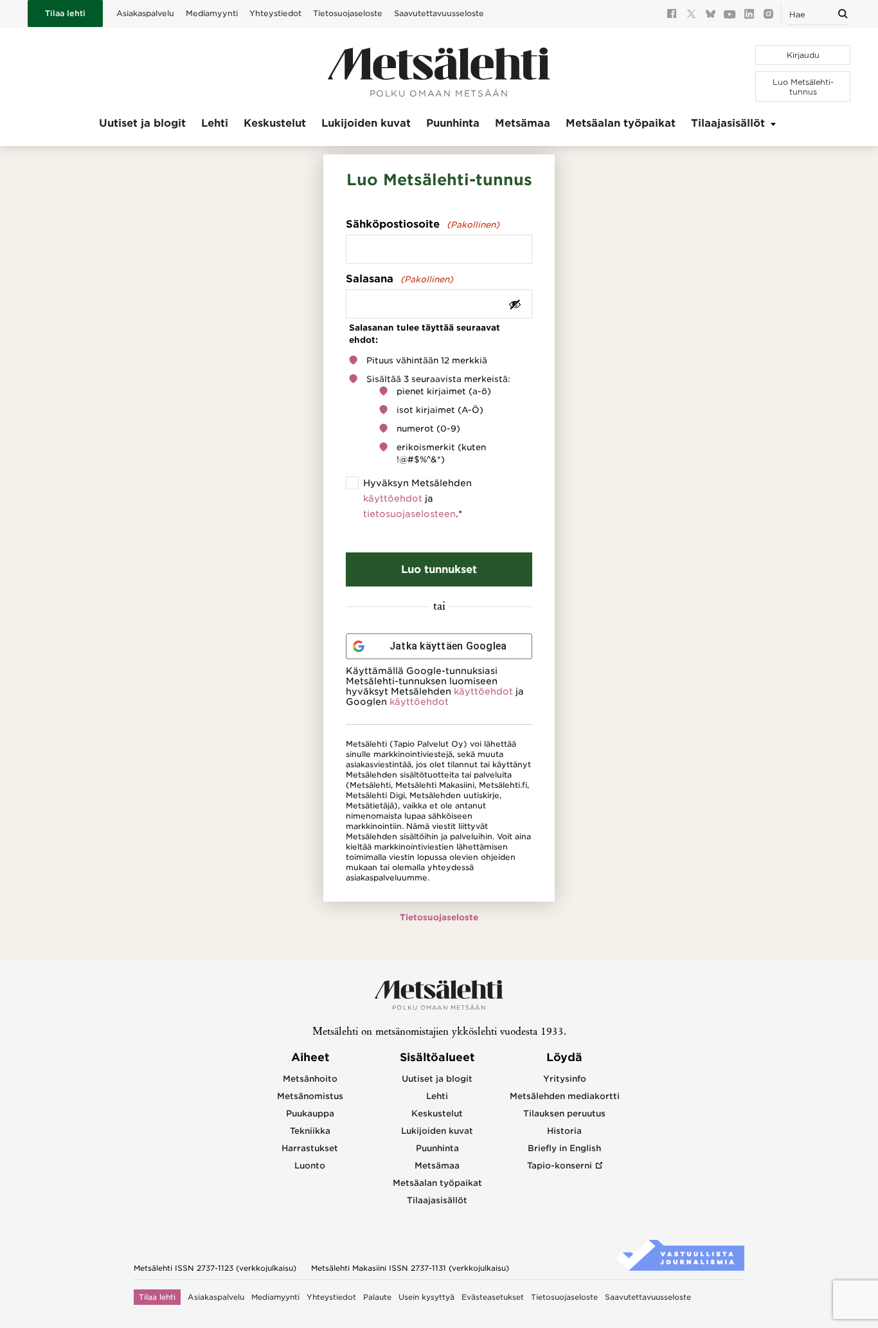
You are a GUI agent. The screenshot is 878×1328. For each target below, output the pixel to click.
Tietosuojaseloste (347, 13)
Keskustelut (275, 123)
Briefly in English (564, 1148)
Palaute (377, 1297)
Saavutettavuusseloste (439, 13)
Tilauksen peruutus (564, 1113)
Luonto (309, 1165)
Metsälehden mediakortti (565, 1096)
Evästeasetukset (492, 1297)
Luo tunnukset (439, 569)
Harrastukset (310, 1148)
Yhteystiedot (275, 13)
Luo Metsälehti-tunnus (803, 86)
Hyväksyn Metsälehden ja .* (417, 498)
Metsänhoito (310, 1079)
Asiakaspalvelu (145, 13)
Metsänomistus (310, 1096)
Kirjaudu (803, 55)
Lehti (214, 123)
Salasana (399, 279)
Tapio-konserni (559, 1165)
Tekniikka (310, 1131)
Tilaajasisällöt (728, 123)
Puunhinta (452, 123)
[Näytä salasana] (515, 303)
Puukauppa (310, 1113)
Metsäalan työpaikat (621, 123)
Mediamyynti (212, 13)
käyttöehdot (392, 498)
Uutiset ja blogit (142, 123)
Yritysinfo (564, 1079)
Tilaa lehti (65, 13)
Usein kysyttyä (426, 1297)
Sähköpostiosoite (422, 224)
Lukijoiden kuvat (366, 123)
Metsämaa (522, 123)
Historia (564, 1131)
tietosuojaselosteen (409, 514)
